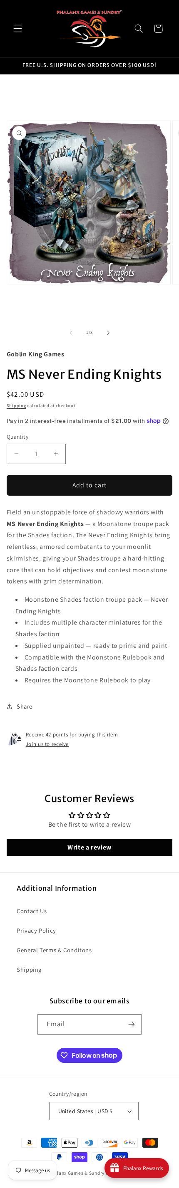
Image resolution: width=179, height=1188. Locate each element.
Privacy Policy (36, 930)
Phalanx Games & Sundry (76, 1173)
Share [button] (24, 706)
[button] (17, 28)
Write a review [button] (89, 847)
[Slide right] (108, 333)
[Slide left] (71, 333)
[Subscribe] (131, 1024)
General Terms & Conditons (54, 950)
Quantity (17, 436)
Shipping (16, 405)
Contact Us (32, 911)
